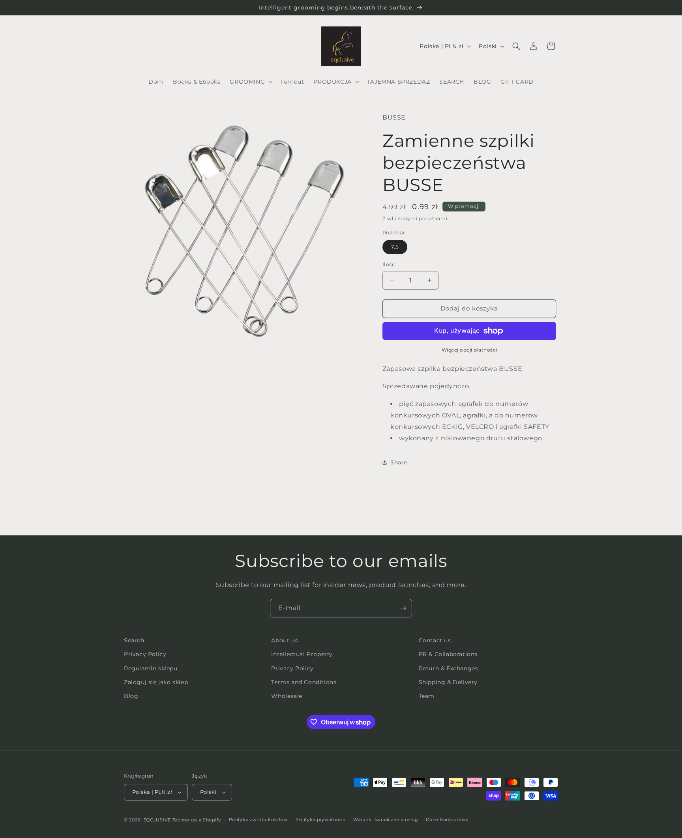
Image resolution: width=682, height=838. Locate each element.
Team (427, 696)
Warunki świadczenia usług (385, 819)
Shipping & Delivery (448, 682)
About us (284, 640)
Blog (131, 696)
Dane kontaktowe (447, 819)
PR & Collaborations (448, 654)
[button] (250, 81)
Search (134, 640)
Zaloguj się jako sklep (156, 682)
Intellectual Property (302, 654)
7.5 (395, 247)
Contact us (435, 640)
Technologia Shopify (196, 820)
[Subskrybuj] (403, 608)
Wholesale (286, 696)
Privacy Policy (145, 654)
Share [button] (398, 462)
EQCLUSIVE (157, 820)
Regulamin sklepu (151, 668)
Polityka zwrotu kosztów (258, 819)
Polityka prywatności (320, 819)
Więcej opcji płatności (469, 350)
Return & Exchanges (448, 668)
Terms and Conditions (303, 682)
